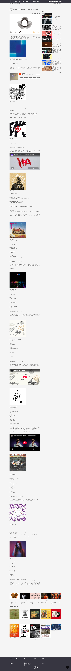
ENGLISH (18, 3)
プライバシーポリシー (27, 664)
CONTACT (34, 1)
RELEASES (23, 1)
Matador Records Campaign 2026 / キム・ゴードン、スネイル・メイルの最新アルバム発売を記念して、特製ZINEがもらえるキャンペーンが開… (14, 602)
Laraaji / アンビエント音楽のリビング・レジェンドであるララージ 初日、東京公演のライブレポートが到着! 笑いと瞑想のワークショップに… (45, 602)
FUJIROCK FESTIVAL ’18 (54, 630)
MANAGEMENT (36, 667)
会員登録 (54, 3)
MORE (60, 72)
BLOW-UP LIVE (36, 666)
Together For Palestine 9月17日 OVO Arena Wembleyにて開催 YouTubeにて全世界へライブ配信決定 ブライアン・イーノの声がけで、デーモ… (35, 602)
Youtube (43, 663)
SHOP (31, 1)
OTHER (38, 1)
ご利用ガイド (25, 659)
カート (60, 3)
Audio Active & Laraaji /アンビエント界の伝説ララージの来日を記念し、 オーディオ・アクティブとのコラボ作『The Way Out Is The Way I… (56, 602)
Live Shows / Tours (18, 659)
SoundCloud (43, 662)
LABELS (11, 663)
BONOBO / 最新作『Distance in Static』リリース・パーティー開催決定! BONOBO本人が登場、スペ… (56, 21)
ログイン (57, 3)
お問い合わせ (36, 659)
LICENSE (35, 668)
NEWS (20, 1)
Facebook (43, 659)
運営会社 (25, 665)
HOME (11, 658)
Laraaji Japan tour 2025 (13, 637)
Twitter (43, 658)
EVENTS (27, 1)
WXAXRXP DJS (43, 639)
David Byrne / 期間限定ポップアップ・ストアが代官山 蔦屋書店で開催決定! (56, 33)
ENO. (20, 637)
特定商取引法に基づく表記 (27, 663)
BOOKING (35, 665)
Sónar (17, 662)
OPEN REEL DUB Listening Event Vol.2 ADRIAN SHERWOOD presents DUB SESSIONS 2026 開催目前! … (56, 57)
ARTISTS (11, 662)
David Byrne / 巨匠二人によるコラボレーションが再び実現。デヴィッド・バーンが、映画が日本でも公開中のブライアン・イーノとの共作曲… (24, 602)
